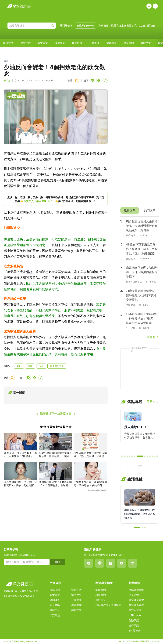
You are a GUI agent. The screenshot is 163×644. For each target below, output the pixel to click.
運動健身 (77, 42)
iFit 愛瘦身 (135, 630)
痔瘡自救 (103, 25)
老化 (19, 366)
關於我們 (101, 589)
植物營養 (76, 610)
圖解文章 (146, 42)
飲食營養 (43, 42)
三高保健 (94, 42)
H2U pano (135, 615)
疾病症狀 (8, 42)
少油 (41, 366)
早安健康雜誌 (136, 605)
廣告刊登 (101, 600)
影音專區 (111, 42)
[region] (55, 199)
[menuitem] (8, 43)
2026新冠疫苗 (147, 25)
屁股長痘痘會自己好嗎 (124, 25)
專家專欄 (129, 42)
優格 (29, 272)
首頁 (6, 61)
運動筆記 (134, 620)
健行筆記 (134, 625)
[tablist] (139, 210)
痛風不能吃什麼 (85, 25)
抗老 (30, 366)
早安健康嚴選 (136, 600)
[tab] (129, 210)
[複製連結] (105, 80)
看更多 (151, 337)
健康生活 (25, 42)
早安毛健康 (135, 610)
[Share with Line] (92, 80)
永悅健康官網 (136, 589)
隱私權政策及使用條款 (108, 605)
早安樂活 (55, 615)
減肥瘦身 (60, 42)
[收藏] (76, 80)
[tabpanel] (139, 277)
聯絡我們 (101, 594)
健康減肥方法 (57, 366)
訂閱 (57, 562)
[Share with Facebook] (98, 80)
